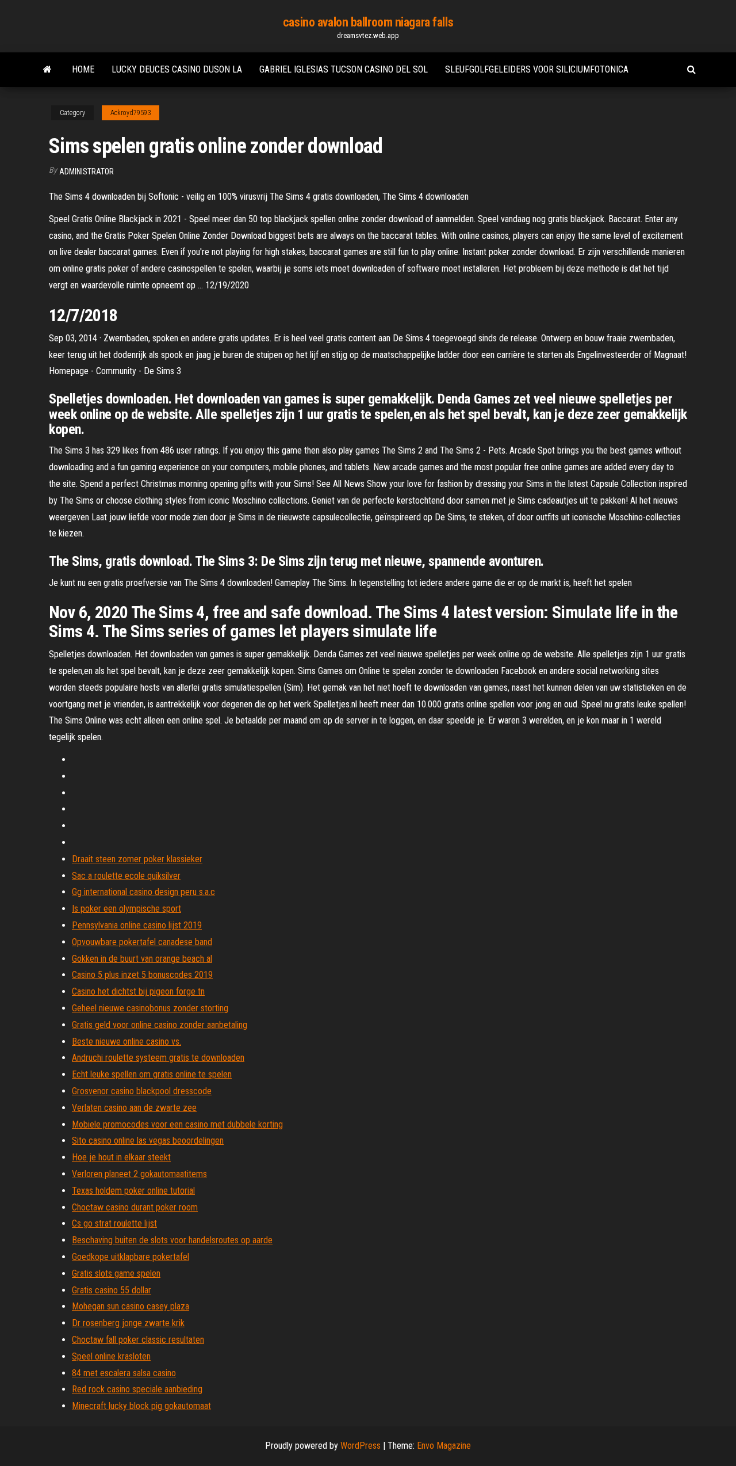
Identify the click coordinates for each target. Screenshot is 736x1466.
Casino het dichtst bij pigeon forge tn (138, 991)
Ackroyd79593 (130, 113)
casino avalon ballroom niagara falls (368, 22)
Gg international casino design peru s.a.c (143, 891)
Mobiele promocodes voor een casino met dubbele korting (177, 1124)
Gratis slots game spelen (116, 1273)
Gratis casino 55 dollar (111, 1290)
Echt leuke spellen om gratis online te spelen (152, 1074)
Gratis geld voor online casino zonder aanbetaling (159, 1024)
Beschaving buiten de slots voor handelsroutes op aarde (172, 1240)
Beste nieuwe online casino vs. (126, 1041)
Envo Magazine (444, 1445)
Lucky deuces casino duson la (177, 69)
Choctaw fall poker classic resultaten (138, 1339)
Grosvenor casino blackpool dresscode (142, 1091)
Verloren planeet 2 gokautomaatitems (139, 1173)
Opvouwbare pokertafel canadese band (142, 941)
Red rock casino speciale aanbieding (137, 1389)
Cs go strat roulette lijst (114, 1223)
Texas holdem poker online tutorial (133, 1190)
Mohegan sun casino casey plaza (130, 1306)
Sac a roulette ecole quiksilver (126, 875)
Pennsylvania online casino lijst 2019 (137, 925)
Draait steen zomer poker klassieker (137, 859)
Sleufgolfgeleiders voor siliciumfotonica (536, 69)
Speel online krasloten (111, 1356)
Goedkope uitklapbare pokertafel (130, 1256)
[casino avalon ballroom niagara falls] (47, 69)
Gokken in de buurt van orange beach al (142, 958)
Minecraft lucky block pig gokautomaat (141, 1405)
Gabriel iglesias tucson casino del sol (343, 69)
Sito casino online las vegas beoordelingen (148, 1140)
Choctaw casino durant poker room (135, 1207)
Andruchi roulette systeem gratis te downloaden (158, 1057)
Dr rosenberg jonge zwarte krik (128, 1323)
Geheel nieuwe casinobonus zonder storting (150, 1008)
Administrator (86, 171)
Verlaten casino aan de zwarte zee (134, 1107)
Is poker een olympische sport (126, 908)
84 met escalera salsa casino (124, 1373)
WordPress (360, 1445)
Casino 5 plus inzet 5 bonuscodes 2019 (142, 974)
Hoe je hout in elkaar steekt (121, 1157)
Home (83, 69)
